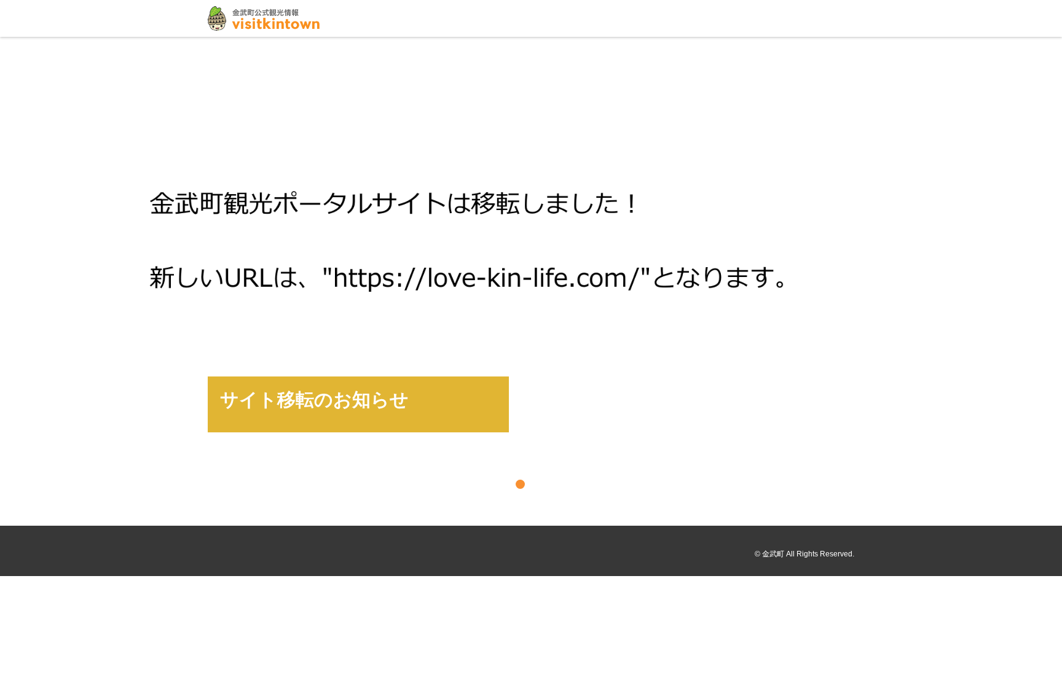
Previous (13, 280)
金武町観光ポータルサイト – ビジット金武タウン (264, 18)
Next (1048, 280)
